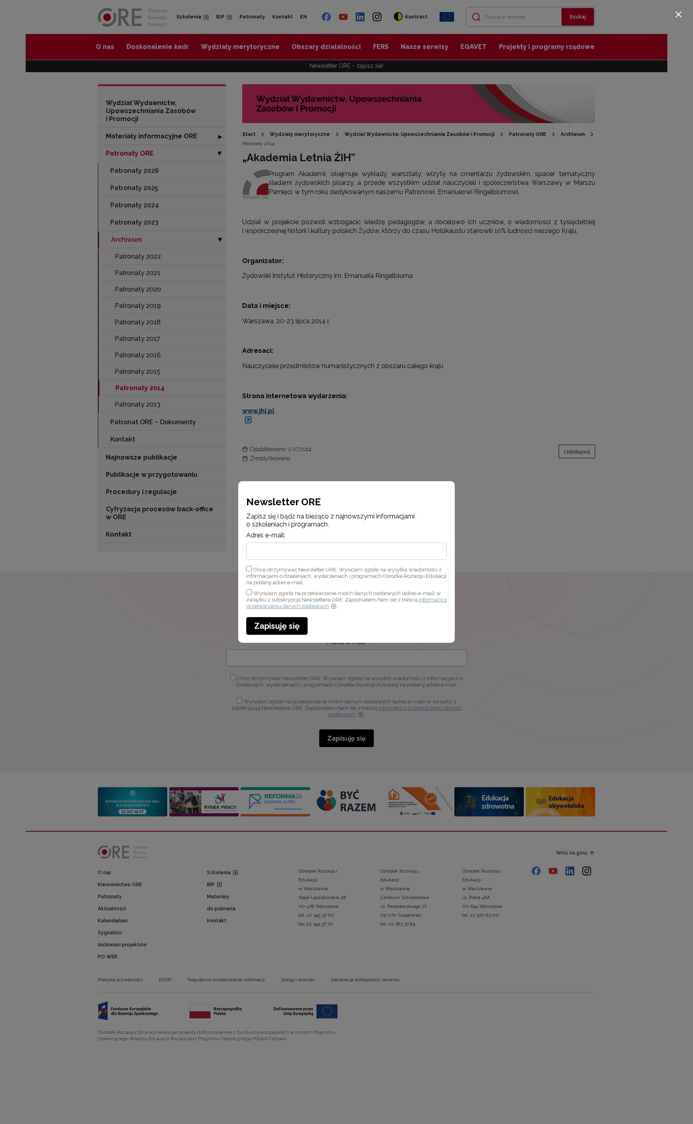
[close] (678, 14)
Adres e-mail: (265, 535)
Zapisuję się (277, 626)
